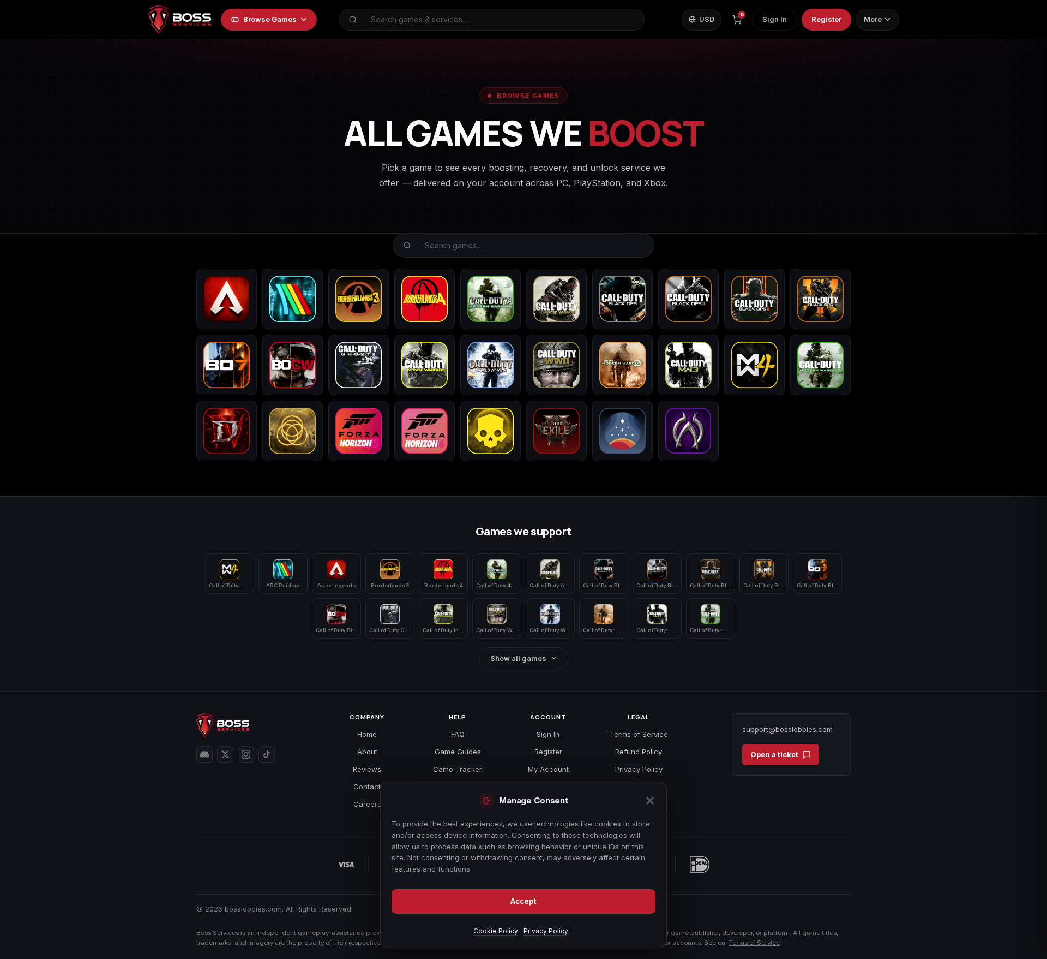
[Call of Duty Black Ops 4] (820, 299)
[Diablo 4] (226, 431)
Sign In (774, 19)
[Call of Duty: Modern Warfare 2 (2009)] (622, 365)
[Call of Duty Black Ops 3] (754, 299)
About (367, 751)
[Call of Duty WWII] (556, 365)
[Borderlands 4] (424, 299)
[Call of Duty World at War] (490, 365)
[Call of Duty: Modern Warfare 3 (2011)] (688, 365)
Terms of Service (639, 734)
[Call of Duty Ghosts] (358, 365)
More (873, 19)
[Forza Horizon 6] (424, 431)
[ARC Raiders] (292, 299)
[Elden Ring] (292, 431)
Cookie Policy (495, 931)
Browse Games (270, 19)
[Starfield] (622, 431)
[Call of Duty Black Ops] (622, 299)
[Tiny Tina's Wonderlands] (688, 431)
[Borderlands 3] (358, 299)
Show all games (518, 658)
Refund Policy (638, 751)
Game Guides (458, 751)
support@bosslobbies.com (787, 729)
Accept (523, 901)
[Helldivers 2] (490, 431)
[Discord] (204, 754)
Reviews (367, 769)
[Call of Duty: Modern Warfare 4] (754, 365)
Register (826, 19)
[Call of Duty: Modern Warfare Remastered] (820, 365)
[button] (650, 800)
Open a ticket (774, 754)
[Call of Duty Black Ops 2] (688, 299)
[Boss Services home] (179, 19)
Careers (367, 804)
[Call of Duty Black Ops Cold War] (292, 365)
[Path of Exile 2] (556, 431)
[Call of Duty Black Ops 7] (226, 365)
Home (367, 734)
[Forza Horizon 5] (358, 431)
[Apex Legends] (226, 299)
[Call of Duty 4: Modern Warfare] (490, 299)
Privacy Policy (546, 931)
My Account (548, 769)
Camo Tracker (457, 769)
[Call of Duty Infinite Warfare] (424, 365)
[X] (225, 754)
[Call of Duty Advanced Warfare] (556, 299)
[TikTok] (266, 754)
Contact (367, 786)
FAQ (458, 734)
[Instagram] (246, 754)
